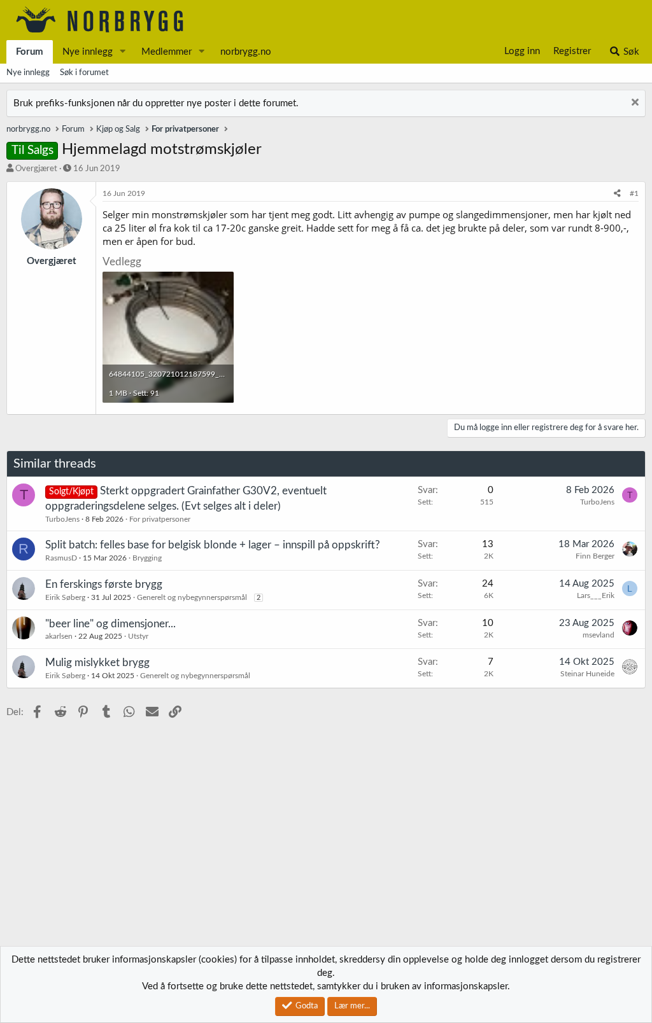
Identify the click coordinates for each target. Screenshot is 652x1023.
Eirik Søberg (65, 597)
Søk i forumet (84, 73)
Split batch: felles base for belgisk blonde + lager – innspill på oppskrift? (212, 544)
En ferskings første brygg (103, 584)
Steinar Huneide (587, 674)
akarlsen (59, 636)
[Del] (617, 193)
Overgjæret (36, 169)
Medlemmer (166, 52)
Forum (29, 52)
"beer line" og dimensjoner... (110, 623)
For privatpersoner (159, 519)
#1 (634, 193)
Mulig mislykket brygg (97, 662)
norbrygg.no (245, 52)
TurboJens (62, 519)
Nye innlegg (87, 52)
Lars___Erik (595, 595)
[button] (123, 52)
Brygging (147, 558)
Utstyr (138, 636)
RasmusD (61, 558)
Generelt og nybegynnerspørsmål (192, 597)
